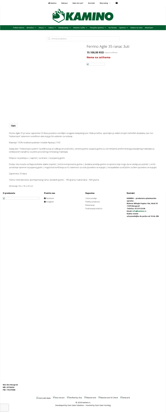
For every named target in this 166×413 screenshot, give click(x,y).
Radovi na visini (136, 27)
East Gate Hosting (103, 405)
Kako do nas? (78, 3)
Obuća (41, 27)
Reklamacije (90, 205)
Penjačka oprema (97, 27)
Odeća (51, 27)
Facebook (50, 198)
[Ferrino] (96, 72)
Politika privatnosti (92, 202)
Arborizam (149, 27)
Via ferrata (113, 27)
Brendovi (30, 27)
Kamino (53, 3)
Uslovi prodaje (91, 198)
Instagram (50, 202)
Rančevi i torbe (79, 27)
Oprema (122, 27)
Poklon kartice (18, 27)
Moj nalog (104, 3)
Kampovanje (63, 27)
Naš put (64, 3)
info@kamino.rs (139, 211)
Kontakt (91, 3)
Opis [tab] (13, 125)
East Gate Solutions (76, 405)
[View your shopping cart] (116, 3)
